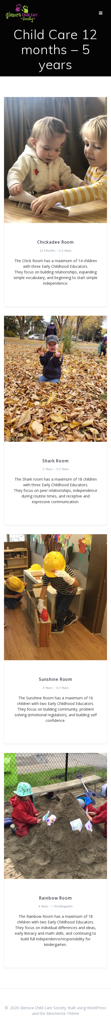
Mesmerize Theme (62, 1013)
